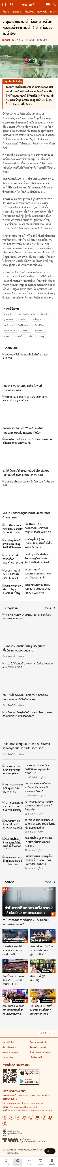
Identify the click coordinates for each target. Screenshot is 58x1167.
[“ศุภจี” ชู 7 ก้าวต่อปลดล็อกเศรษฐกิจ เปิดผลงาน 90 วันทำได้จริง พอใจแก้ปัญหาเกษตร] (12, 559)
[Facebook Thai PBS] (4, 1117)
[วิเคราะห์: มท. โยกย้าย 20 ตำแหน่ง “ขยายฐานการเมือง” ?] (43, 936)
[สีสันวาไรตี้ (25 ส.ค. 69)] (43, 966)
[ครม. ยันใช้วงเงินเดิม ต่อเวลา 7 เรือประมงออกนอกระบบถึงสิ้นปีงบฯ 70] (29, 676)
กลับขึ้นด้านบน (45, 1033)
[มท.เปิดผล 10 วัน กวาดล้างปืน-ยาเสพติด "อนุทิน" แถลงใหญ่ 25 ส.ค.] (12, 529)
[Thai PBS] (29, 4)
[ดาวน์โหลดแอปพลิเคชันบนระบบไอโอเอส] (29, 1072)
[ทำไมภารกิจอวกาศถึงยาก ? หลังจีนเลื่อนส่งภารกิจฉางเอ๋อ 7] (29, 901)
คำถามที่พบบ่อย (9, 1047)
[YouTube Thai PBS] (37, 1117)
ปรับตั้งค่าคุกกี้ (36, 1057)
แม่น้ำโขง (7, 325)
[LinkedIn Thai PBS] (4, 1123)
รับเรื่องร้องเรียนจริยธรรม (40, 1052)
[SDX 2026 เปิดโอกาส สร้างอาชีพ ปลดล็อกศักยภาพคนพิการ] (15, 996)
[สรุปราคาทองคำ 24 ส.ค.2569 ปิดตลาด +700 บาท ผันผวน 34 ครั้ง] (12, 574)
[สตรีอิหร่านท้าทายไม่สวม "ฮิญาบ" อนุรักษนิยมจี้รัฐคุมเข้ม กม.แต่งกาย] (12, 589)
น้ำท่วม (6, 314)
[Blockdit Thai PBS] (50, 1117)
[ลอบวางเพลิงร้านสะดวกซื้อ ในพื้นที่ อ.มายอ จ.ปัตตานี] (29, 367)
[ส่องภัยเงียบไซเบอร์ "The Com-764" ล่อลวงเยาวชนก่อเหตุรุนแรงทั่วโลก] (29, 410)
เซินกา (31, 336)
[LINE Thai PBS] (30, 1117)
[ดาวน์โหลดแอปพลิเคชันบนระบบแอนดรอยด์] (29, 1081)
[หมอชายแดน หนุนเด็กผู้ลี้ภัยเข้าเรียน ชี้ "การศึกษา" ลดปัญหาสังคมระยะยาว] (12, 861)
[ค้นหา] (11, 4)
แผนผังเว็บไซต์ (8, 1042)
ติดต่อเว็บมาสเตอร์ (38, 1047)
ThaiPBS (25, 330)
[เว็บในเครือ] (4, 4)
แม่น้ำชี (23, 319)
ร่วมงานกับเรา (8, 1057)
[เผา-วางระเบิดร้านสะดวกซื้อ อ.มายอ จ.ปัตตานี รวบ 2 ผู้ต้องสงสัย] (12, 806)
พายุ (42, 336)
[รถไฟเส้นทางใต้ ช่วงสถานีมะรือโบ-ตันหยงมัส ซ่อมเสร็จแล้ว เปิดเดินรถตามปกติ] (29, 452)
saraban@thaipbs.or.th (41, 1110)
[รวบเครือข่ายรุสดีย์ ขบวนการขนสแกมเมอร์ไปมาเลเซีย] (15, 936)
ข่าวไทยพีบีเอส (9, 330)
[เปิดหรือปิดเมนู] (48, 4)
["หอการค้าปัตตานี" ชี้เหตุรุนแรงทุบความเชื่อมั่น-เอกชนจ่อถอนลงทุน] (29, 628)
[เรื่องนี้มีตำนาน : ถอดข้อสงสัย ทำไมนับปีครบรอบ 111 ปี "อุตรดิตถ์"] (15, 966)
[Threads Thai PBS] (24, 1117)
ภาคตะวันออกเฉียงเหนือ (25, 314)
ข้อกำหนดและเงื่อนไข (38, 1042)
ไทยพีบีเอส (39, 325)
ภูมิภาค (6, 40)
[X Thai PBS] (11, 1117)
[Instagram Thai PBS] (17, 1117)
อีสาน (43, 314)
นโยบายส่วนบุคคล (10, 1052)
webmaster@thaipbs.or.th (26, 1107)
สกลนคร (7, 336)
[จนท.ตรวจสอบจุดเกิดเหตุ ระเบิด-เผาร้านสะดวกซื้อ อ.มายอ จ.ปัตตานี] (12, 788)
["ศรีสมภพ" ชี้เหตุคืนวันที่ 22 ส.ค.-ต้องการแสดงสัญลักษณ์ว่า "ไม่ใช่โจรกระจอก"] (29, 725)
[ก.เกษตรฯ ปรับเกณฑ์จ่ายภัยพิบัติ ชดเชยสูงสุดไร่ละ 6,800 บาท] (12, 770)
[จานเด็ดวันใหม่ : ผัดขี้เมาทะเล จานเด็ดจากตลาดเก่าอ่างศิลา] (43, 996)
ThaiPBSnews (23, 325)
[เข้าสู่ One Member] (54, 4)
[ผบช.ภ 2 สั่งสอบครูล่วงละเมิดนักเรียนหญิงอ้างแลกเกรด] (29, 494)
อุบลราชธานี (8, 319)
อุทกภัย (20, 336)
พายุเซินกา (39, 330)
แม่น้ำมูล (35, 319)
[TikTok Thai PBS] (43, 1117)
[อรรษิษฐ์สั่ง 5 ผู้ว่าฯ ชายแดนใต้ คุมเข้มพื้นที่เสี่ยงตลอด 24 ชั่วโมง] (12, 544)
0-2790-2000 (13, 1103)
